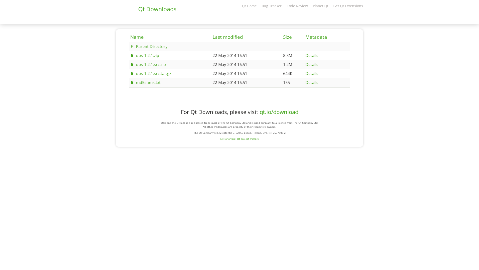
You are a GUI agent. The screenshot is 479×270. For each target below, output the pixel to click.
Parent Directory (151, 46)
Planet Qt (320, 6)
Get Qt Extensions (348, 6)
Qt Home (249, 6)
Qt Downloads (157, 9)
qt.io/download (279, 112)
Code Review (297, 6)
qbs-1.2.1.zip (147, 55)
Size (287, 37)
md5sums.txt (148, 82)
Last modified (228, 37)
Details (311, 55)
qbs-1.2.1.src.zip (151, 64)
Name (137, 37)
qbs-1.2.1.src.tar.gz (153, 73)
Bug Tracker (272, 6)
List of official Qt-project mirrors (239, 138)
